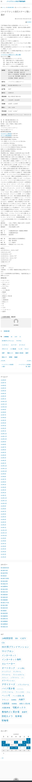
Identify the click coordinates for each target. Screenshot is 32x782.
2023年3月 (3, 490)
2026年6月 (3, 385)
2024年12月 (4, 433)
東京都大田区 (4, 589)
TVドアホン (19, 340)
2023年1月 (3, 495)
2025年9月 (3, 409)
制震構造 (14, 703)
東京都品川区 (4, 583)
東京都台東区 (4, 581)
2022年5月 (3, 516)
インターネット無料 (11, 659)
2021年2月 (3, 557)
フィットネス (20, 692)
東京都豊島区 (4, 624)
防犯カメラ (4, 357)
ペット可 (20, 348)
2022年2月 (3, 524)
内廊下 (3, 353)
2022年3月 (3, 522)
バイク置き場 (13, 348)
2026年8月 (3, 380)
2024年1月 (3, 463)
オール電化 (21, 668)
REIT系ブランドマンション (8, 340)
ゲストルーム (6, 674)
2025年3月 (3, 425)
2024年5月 (3, 452)
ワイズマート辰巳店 (6, 133)
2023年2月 (3, 492)
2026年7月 (3, 382)
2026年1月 (3, 399)
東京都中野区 (4, 573)
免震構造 (13, 700)
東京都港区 (4, 610)
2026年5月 (3, 388)
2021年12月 (4, 530)
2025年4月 (3, 423)
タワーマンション (8, 680)
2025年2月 (3, 428)
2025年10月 (4, 407)
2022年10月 (4, 503)
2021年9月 (3, 538)
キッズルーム (17, 671)
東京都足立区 (4, 626)
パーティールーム (7, 692)
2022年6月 (3, 514)
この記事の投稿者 (5, 316)
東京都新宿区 (4, 594)
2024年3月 (3, 457)
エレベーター (14, 344)
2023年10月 (4, 471)
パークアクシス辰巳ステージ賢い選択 (11, 54)
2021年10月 (4, 535)
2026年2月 (3, 396)
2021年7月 (3, 543)
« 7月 (2, 758)
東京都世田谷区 (5, 567)
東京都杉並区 (4, 597)
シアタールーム (15, 677)
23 (28, 747)
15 (24, 745)
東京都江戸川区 (5, 602)
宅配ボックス (10, 353)
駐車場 (10, 357)
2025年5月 (3, 420)
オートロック (22, 344)
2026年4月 (3, 390)
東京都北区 (4, 575)
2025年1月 (3, 431)
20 (16, 747)
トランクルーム (23, 684)
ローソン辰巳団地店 (6, 135)
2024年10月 (4, 439)
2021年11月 (4, 533)
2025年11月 (4, 404)
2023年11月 (4, 468)
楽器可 (27, 353)
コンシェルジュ (18, 674)
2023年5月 (3, 484)
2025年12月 (4, 401)
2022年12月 (4, 498)
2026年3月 (3, 393)
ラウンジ (26, 348)
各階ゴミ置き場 (24, 703)
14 (20, 745)
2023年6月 (3, 482)
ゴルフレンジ (5, 677)
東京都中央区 (4, 570)
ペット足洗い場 (18, 696)
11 (7, 745)
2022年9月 (3, 506)
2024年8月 (3, 444)
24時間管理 (6, 336)
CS (20, 336)
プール (28, 692)
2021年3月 (3, 554)
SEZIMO (29, 22)
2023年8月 (3, 476)
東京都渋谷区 (4, 608)
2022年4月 (3, 519)
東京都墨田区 (4, 586)
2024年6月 (3, 449)
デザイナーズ (5, 348)
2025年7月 (3, 415)
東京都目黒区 (4, 613)
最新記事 (13, 316)
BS (11, 336)
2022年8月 (3, 508)
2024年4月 (3, 455)
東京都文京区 (4, 592)
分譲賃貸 (5, 703)
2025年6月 (3, 417)
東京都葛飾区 (4, 621)
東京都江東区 (7, 331)
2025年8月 (3, 412)
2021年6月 (3, 546)
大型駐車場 (6, 708)
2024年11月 (4, 436)
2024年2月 (3, 460)
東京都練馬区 (4, 616)
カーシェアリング (6, 671)
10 (3, 745)
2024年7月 (3, 447)
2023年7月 (3, 479)
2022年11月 (4, 500)
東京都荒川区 (4, 618)
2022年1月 (3, 527)
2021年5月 (3, 549)
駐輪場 (15, 357)
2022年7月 (3, 511)
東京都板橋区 (4, 600)
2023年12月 (4, 465)
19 (11, 747)
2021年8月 (3, 541)
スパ (23, 677)
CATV (16, 336)
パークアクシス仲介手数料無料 (16, 1)
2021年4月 (3, 551)
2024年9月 (3, 441)
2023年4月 (3, 487)
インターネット (5, 344)
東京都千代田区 (5, 578)
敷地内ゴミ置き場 (19, 353)
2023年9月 (3, 474)
